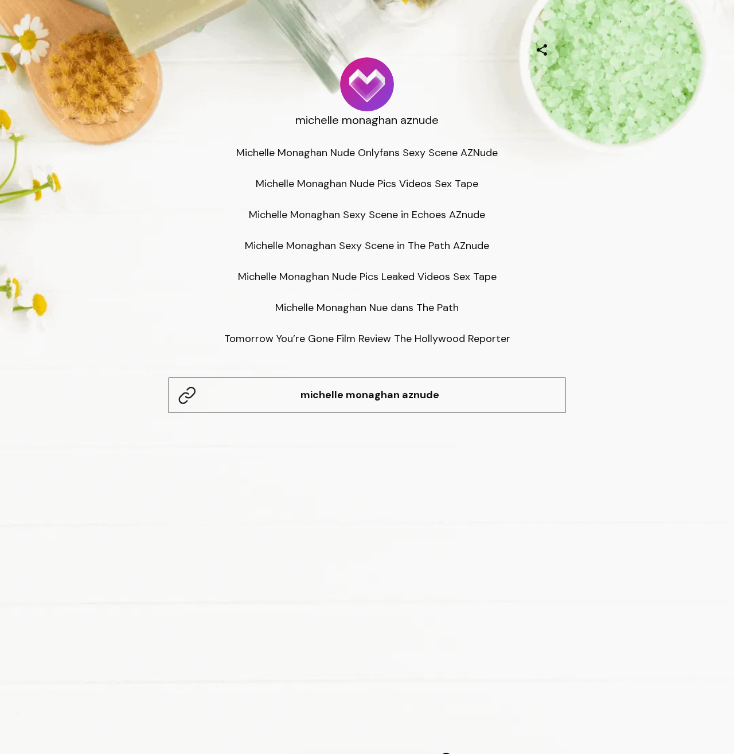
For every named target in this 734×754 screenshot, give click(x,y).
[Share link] (542, 48)
